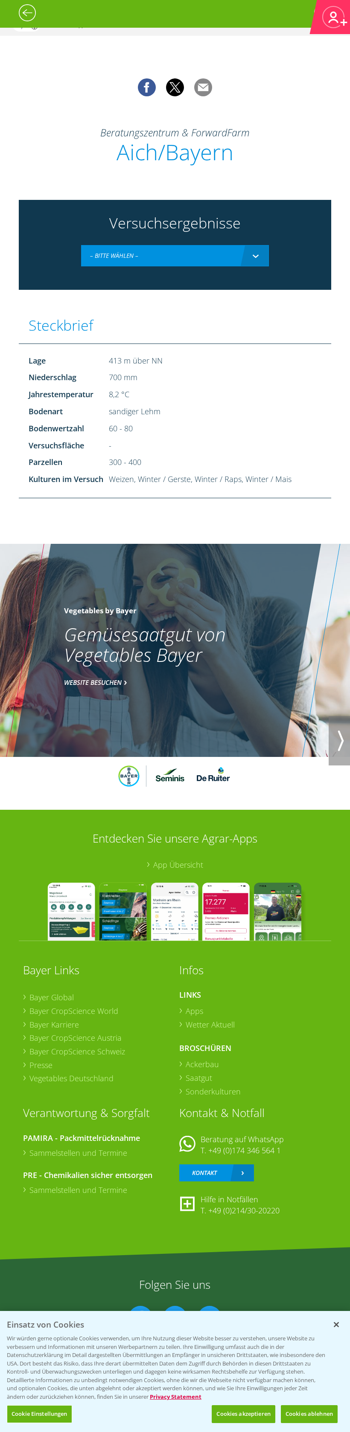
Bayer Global (51, 997)
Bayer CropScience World (73, 1011)
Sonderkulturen (213, 1091)
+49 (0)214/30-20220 (244, 1210)
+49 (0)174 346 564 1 (244, 1150)
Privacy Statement (175, 1396)
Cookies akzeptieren (243, 1414)
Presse (40, 1065)
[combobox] (175, 255)
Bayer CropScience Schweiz (77, 1051)
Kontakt (204, 1173)
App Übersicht (178, 865)
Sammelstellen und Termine (78, 1153)
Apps (194, 1011)
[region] (175, 1371)
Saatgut (199, 1078)
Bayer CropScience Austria (75, 1038)
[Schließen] (336, 1324)
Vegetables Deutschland (71, 1078)
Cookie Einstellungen (39, 1414)
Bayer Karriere (54, 1024)
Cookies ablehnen (309, 1414)
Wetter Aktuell (210, 1024)
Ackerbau (202, 1064)
